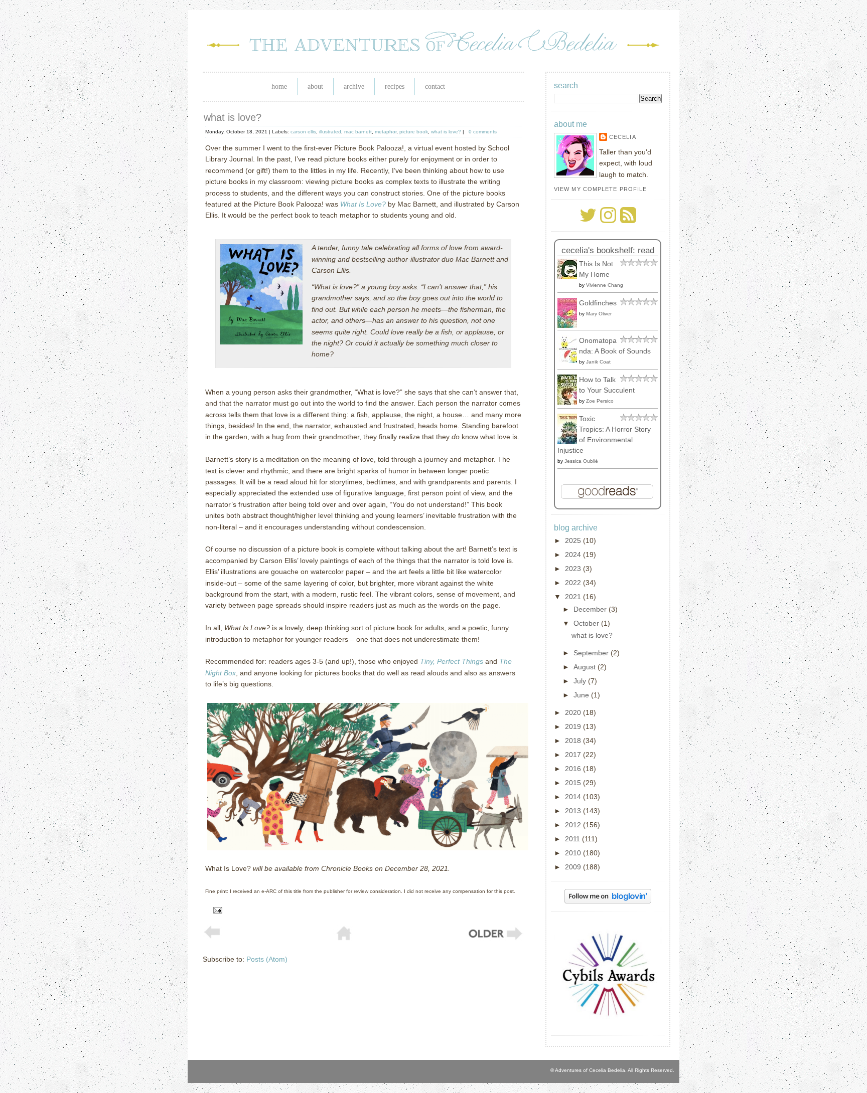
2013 (574, 811)
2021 (574, 597)
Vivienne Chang (604, 285)
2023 (574, 569)
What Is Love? (363, 204)
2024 (574, 555)
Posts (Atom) (266, 959)
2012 (574, 825)
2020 (574, 712)
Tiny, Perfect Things (451, 661)
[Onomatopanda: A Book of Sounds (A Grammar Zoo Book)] (570, 360)
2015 (574, 783)
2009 (574, 867)
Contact (435, 86)
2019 (574, 726)
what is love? (232, 117)
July (580, 681)
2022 (574, 583)
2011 (573, 839)
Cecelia (622, 137)
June (582, 695)
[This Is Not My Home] (570, 276)
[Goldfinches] (570, 325)
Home (279, 86)
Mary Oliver (599, 313)
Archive (354, 86)
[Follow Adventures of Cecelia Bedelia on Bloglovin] (607, 901)
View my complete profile (600, 189)
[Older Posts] (495, 939)
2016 (574, 769)
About (315, 86)
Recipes (394, 86)
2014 (574, 797)
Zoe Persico (600, 401)
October (587, 623)
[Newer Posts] (212, 936)
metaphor (385, 131)
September (592, 653)
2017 (574, 755)
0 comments (483, 131)
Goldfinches (598, 303)
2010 (574, 853)
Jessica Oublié (581, 461)
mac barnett (358, 131)
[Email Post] (216, 909)
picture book (413, 131)
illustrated (330, 131)
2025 (574, 540)
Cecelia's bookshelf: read (607, 250)
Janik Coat (598, 362)
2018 (574, 741)
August (585, 667)
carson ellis (303, 131)
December (591, 609)
